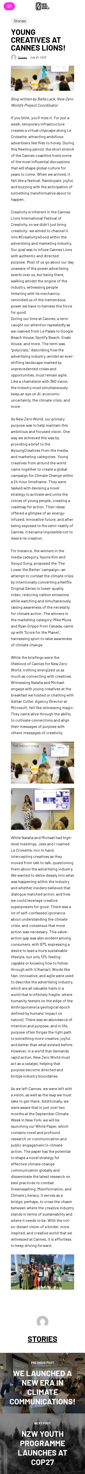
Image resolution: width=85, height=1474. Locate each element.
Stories (20, 20)
